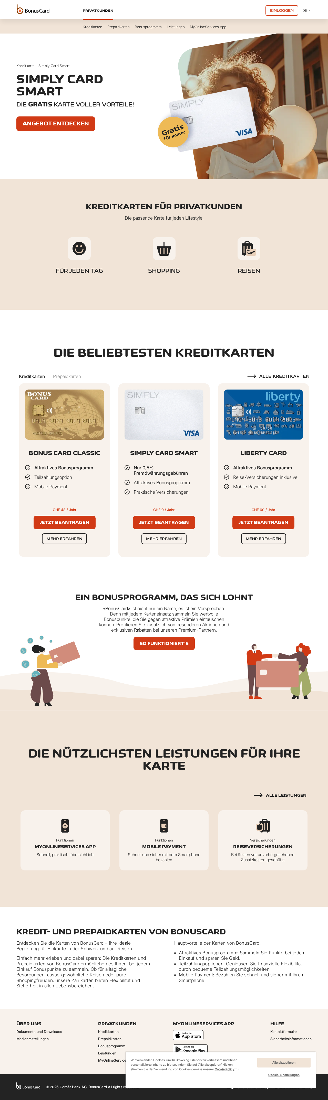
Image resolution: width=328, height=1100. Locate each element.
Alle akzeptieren (284, 1062)
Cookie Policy (224, 1069)
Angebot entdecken (56, 123)
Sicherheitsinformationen (291, 1039)
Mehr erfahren (64, 538)
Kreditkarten (108, 1031)
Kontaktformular (283, 1031)
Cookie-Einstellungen (283, 1075)
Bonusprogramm (111, 1046)
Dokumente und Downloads (39, 1031)
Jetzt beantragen (64, 522)
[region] (221, 1070)
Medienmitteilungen (32, 1039)
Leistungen (107, 1053)
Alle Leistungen (286, 795)
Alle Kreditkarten (284, 376)
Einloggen (282, 10)
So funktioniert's (164, 643)
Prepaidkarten (109, 1039)
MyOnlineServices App (117, 1060)
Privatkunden (98, 10)
